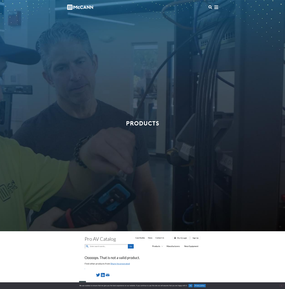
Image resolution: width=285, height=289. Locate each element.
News (150, 238)
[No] (281, 286)
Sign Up (195, 238)
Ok (191, 285)
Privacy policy (200, 285)
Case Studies (140, 238)
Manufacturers (173, 246)
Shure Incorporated (120, 263)
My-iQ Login (182, 238)
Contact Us (159, 238)
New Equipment (191, 246)
